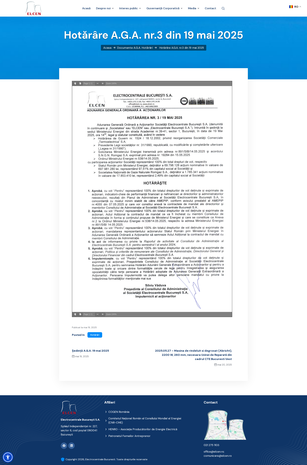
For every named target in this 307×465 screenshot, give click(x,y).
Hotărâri (147, 48)
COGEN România (118, 412)
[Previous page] (75, 83)
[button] (7, 457)
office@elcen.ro (214, 451)
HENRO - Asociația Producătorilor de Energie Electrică (142, 429)
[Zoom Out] (97, 83)
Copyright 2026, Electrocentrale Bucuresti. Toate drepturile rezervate (106, 459)
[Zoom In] (102, 83)
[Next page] (80, 83)
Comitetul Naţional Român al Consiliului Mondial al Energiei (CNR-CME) (144, 420)
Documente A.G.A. (129, 48)
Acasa (107, 48)
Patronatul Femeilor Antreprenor (129, 436)
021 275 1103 (211, 445)
